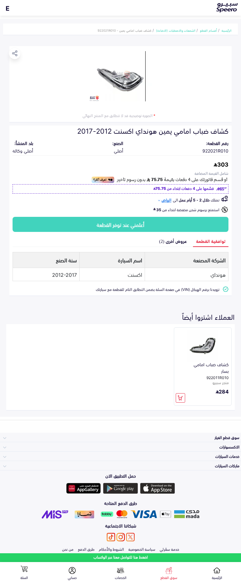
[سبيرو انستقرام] (120, 537)
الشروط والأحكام (111, 549)
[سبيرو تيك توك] (111, 537)
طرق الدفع (86, 549)
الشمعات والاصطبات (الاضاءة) (175, 30)
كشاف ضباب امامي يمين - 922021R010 (125, 30)
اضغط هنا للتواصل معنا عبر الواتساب (121, 556)
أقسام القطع (208, 30)
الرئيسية (227, 30)
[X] (130, 537)
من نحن (67, 549)
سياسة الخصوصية (141, 549)
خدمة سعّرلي (169, 549)
